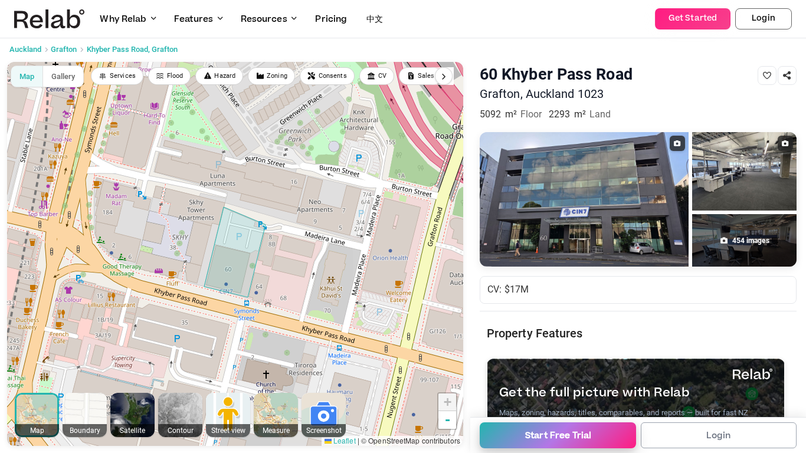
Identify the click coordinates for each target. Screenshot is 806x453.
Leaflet (344, 440)
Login (763, 18)
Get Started (693, 18)
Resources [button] (264, 19)
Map (26, 76)
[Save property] (767, 75)
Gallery (63, 76)
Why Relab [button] (123, 19)
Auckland (25, 49)
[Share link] (787, 75)
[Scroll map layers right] (444, 76)
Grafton (64, 49)
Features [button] (193, 19)
